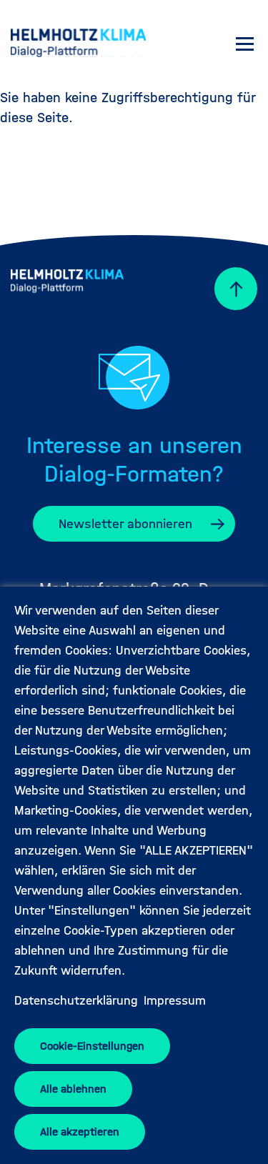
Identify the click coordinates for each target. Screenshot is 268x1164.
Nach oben (228, 288)
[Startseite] (79, 44)
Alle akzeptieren (79, 1131)
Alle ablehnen (73, 1088)
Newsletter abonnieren (125, 524)
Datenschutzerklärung (76, 1000)
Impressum (175, 1000)
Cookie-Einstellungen (92, 1046)
